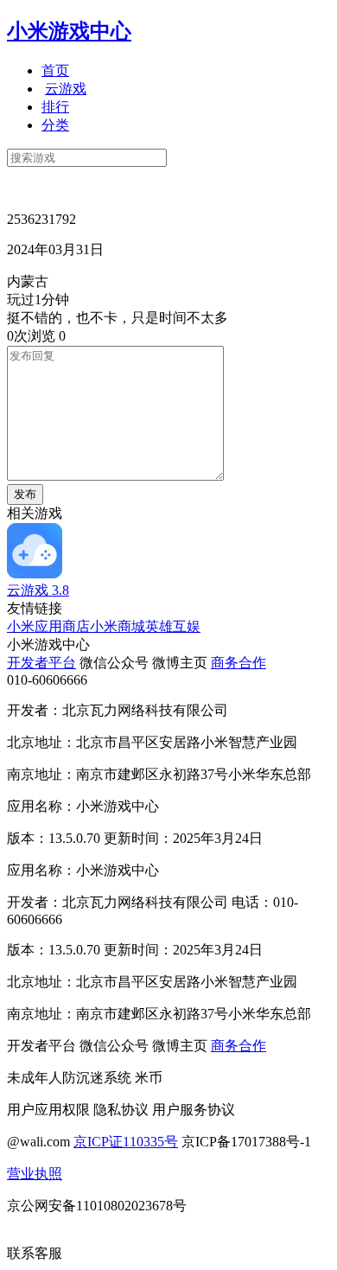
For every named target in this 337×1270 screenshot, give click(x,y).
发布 (25, 494)
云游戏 (65, 88)
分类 (55, 125)
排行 (55, 106)
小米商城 (117, 626)
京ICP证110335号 (125, 1141)
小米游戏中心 (69, 31)
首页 (55, 70)
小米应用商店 (48, 626)
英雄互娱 (172, 626)
